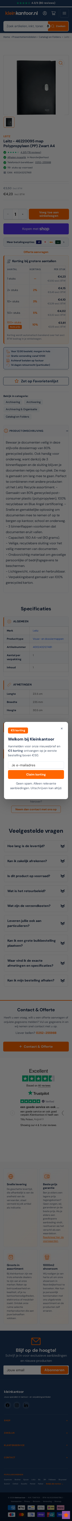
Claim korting (36, 774)
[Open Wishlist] (66, 1515)
